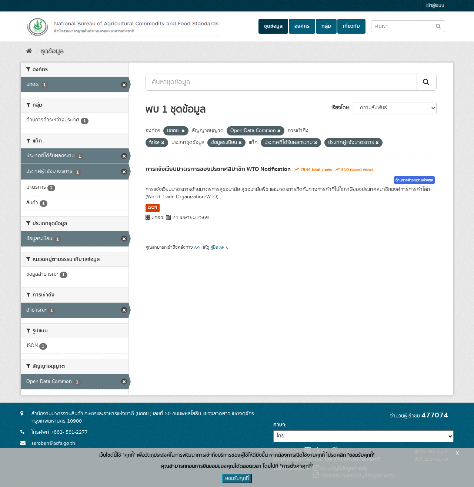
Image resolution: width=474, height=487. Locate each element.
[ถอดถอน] (183, 131)
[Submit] (427, 82)
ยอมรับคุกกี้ (237, 478)
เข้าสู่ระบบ (435, 5)
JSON (152, 208)
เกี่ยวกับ (351, 26)
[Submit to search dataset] (438, 26)
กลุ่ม (326, 26)
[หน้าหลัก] (29, 51)
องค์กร (302, 26)
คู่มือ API (218, 247)
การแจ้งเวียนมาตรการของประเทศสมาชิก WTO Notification (218, 169)
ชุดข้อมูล (273, 26)
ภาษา (279, 425)
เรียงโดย (340, 107)
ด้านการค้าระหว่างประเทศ (414, 180)
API (197, 247)
